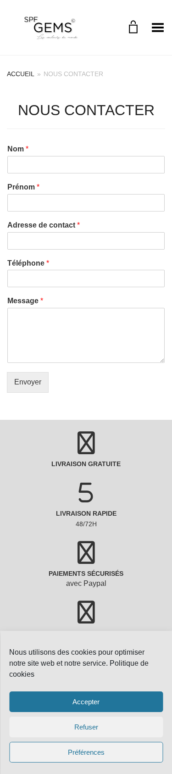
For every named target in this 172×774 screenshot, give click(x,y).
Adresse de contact (43, 225)
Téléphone (28, 263)
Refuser (86, 727)
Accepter (86, 702)
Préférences (86, 752)
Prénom (23, 187)
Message (25, 301)
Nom (17, 149)
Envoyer (27, 382)
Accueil (20, 74)
